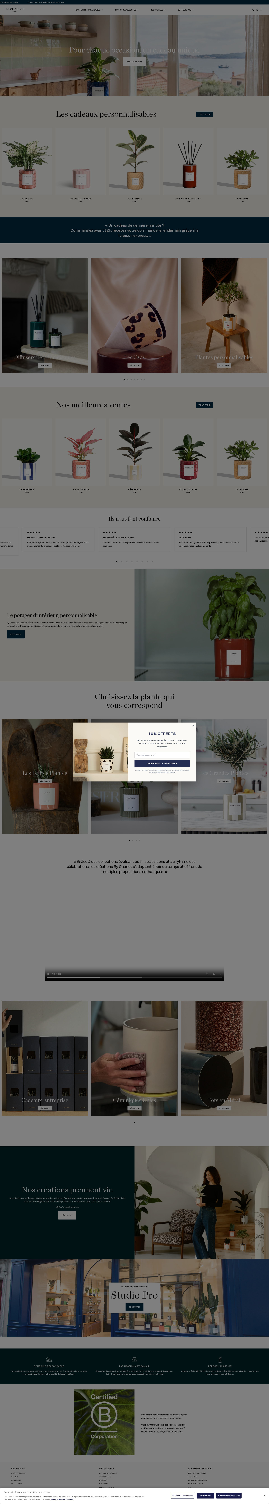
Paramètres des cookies (182, 1495)
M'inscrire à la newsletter (162, 763)
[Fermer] (264, 1495)
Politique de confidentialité (62, 1499)
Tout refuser (205, 1495)
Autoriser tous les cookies (229, 1495)
